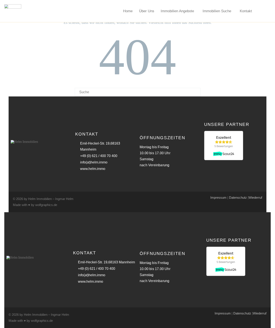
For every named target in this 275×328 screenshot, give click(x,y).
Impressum (218, 197)
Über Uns (146, 11)
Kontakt (246, 11)
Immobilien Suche (217, 11)
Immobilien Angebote (177, 11)
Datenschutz (238, 197)
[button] (178, 11)
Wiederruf (255, 197)
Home (128, 11)
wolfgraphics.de (46, 205)
